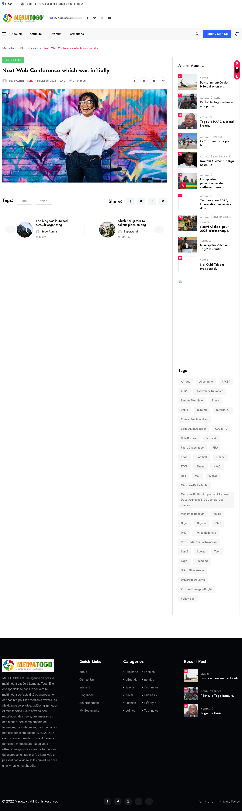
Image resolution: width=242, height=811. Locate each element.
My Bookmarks (89, 710)
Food (184, 457)
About (83, 672)
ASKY (184, 391)
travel (129, 695)
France (220, 457)
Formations (76, 34)
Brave (215, 400)
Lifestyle (131, 679)
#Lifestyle (13, 59)
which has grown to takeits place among (132, 223)
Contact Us (86, 679)
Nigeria (201, 523)
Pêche (216, 98)
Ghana (200, 466)
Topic (43, 201)
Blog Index (86, 695)
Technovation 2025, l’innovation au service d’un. (215, 204)
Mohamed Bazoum (193, 513)
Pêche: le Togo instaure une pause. (216, 104)
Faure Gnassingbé (192, 447)
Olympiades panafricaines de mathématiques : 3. (213, 183)
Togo (184, 560)
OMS (218, 523)
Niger (184, 523)
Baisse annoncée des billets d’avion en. (214, 84)
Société (225, 157)
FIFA (215, 447)
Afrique (185, 381)
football (202, 457)
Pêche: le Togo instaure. (217, 696)
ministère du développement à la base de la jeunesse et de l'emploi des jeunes (205, 500)
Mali (197, 475)
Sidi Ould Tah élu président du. (212, 266)
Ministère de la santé (194, 485)
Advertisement (89, 703)
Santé (216, 157)
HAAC (216, 466)
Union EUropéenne (192, 570)
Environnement (222, 217)
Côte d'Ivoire (189, 438)
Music (217, 513)
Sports (217, 137)
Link (24, 201)
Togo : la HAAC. (212, 713)
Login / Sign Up (217, 34)
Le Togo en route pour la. (216, 143)
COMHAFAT (223, 409)
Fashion (149, 672)
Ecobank (211, 438)
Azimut (56, 34)
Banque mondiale (192, 400)
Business (132, 672)
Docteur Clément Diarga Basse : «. (217, 163)
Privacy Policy (230, 801)
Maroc (213, 475)
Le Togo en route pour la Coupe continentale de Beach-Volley (63, 3)
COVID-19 (221, 428)
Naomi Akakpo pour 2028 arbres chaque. (214, 229)
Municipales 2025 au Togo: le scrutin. (214, 247)
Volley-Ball (188, 598)
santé (184, 551)
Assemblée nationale (210, 391)
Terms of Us (206, 801)
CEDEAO (202, 409)
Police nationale (205, 532)
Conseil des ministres (194, 419)
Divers (204, 78)
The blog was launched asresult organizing (52, 223)
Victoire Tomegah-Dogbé (196, 589)
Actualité (36, 34)
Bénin (184, 409)
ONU (183, 532)
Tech (217, 551)
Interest (84, 687)
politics (149, 679)
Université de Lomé (193, 579)
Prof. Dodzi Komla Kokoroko (199, 542)
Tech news (151, 687)
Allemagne (206, 381)
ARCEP (226, 381)
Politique (205, 241)
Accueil (17, 34)
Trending (202, 560)
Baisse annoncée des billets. (220, 678)
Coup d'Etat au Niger (193, 428)
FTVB (184, 466)
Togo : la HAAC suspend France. (217, 124)
